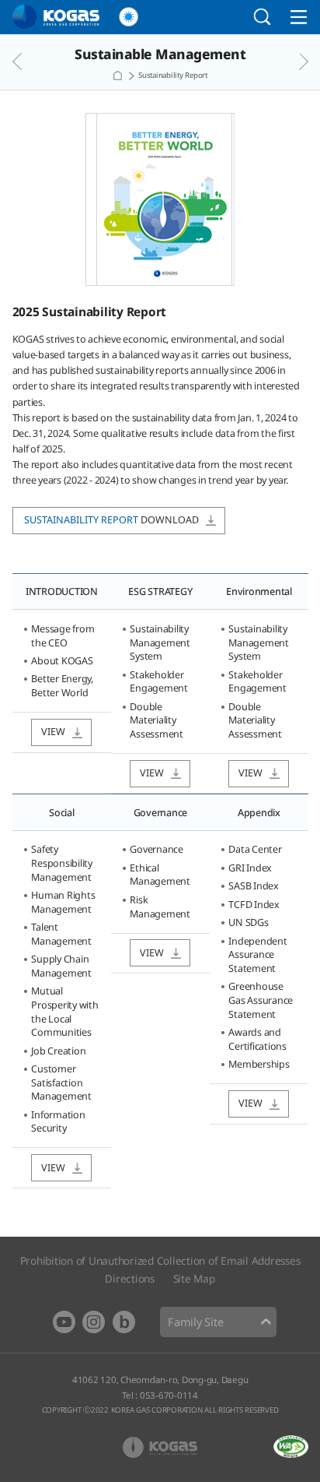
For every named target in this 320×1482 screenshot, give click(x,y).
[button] (128, 16)
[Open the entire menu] (298, 16)
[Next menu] (289, 61)
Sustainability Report (172, 75)
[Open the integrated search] (263, 16)
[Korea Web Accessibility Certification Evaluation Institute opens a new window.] (290, 1446)
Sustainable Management (160, 54)
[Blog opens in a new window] (124, 1322)
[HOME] (117, 75)
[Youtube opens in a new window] (64, 1322)
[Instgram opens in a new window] (93, 1322)
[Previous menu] (31, 61)
